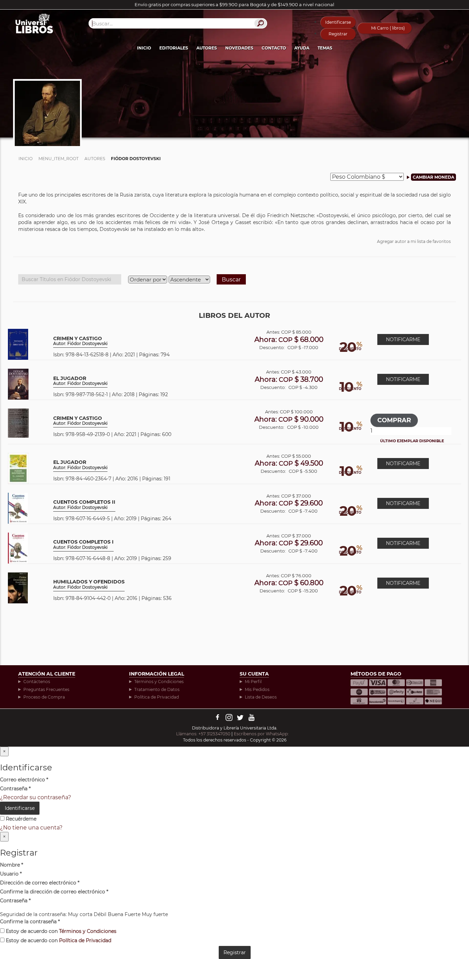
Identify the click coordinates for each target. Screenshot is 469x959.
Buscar (231, 279)
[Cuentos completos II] (18, 507)
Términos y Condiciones (159, 681)
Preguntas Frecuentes (46, 689)
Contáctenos (36, 681)
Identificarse (338, 22)
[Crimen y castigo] (18, 344)
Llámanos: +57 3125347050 (203, 733)
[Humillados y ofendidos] (18, 587)
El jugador (80, 465)
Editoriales (173, 48)
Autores (206, 48)
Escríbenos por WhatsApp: (262, 733)
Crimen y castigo (80, 341)
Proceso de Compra (44, 697)
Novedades (239, 48)
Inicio (144, 48)
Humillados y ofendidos (89, 584)
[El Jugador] (18, 383)
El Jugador (80, 381)
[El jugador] (18, 468)
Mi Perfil (253, 681)
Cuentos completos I (83, 544)
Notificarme (403, 339)
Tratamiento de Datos (157, 689)
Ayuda (301, 48)
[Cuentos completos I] (18, 547)
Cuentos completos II (84, 505)
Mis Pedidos (257, 689)
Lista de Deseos (261, 697)
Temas (325, 48)
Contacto (274, 48)
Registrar (338, 33)
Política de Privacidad (156, 697)
